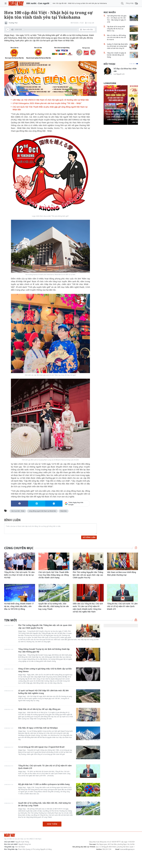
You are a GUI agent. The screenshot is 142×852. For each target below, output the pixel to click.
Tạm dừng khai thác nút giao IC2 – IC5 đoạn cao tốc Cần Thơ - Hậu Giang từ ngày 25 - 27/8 (117, 19)
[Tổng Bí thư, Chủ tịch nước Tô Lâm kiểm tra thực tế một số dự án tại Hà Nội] (19, 561)
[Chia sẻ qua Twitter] (36, 504)
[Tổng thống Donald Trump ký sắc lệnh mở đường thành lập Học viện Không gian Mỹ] (88, 654)
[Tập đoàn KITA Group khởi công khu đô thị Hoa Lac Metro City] (134, 29)
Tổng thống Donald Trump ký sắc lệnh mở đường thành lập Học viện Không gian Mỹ (44, 650)
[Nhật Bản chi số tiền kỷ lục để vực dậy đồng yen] (88, 714)
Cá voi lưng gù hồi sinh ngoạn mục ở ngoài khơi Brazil (41, 747)
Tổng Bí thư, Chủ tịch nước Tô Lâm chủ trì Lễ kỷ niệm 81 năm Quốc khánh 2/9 (122, 606)
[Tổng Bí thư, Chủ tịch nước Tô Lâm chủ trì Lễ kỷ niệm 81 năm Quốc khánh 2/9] (122, 592)
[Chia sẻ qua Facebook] (19, 504)
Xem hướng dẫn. (84, 512)
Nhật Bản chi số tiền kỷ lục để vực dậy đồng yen (39, 709)
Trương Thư (13, 23)
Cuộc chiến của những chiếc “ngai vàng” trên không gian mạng (126, 71)
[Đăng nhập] (136, 3)
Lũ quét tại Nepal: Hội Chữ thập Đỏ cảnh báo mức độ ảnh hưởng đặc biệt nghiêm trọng (43, 691)
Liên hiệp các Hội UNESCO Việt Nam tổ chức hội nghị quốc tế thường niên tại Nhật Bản (51, 100)
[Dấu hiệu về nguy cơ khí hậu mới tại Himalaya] (88, 733)
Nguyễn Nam (118, 76)
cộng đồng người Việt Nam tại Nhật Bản (42, 511)
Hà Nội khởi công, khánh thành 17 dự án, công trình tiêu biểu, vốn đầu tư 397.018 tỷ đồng (19, 606)
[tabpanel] (121, 72)
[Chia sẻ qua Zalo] (53, 504)
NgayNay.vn (16, 3)
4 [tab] (135, 63)
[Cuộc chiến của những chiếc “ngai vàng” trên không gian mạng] (108, 71)
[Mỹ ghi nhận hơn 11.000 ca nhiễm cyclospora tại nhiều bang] (88, 790)
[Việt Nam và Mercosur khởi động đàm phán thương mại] (122, 561)
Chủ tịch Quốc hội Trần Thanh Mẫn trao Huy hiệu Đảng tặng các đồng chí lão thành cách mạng (53, 575)
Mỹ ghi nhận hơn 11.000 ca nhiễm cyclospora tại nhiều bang (44, 784)
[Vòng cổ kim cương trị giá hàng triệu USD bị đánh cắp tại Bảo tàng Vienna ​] (88, 674)
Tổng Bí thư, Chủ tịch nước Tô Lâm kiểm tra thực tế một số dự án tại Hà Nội (19, 575)
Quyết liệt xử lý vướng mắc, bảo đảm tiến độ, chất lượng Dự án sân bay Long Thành (53, 606)
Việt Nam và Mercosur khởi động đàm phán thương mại (121, 573)
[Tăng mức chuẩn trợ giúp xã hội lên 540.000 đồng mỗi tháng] (134, 55)
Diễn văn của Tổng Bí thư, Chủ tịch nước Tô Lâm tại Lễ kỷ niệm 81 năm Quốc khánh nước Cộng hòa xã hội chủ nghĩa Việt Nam (88, 607)
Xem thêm (52, 824)
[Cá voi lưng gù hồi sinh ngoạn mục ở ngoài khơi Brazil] (88, 752)
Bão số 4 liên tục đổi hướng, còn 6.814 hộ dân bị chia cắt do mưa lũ (116, 37)
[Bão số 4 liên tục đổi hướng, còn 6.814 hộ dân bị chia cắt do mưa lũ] (134, 37)
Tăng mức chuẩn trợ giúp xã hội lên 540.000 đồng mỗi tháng (116, 55)
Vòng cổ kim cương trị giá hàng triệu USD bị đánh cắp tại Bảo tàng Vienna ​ (45, 670)
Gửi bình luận (89, 537)
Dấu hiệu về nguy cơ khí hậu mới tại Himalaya (38, 728)
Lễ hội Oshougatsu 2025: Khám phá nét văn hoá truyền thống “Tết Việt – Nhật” (47, 103)
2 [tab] (132, 63)
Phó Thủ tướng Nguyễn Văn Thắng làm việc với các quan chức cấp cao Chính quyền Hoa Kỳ (88, 575)
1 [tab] (130, 63)
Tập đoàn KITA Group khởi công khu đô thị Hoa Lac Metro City (116, 29)
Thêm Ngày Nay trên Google (75, 503)
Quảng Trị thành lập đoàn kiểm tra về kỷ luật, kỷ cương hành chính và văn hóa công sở (117, 46)
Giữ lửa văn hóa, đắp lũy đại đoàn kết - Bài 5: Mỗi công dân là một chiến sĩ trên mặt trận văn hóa (115, 116)
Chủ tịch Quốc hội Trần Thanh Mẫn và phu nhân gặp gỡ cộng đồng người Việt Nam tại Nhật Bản (50, 108)
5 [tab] (137, 63)
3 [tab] (134, 63)
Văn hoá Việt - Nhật (17, 511)
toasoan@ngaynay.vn (127, 849)
